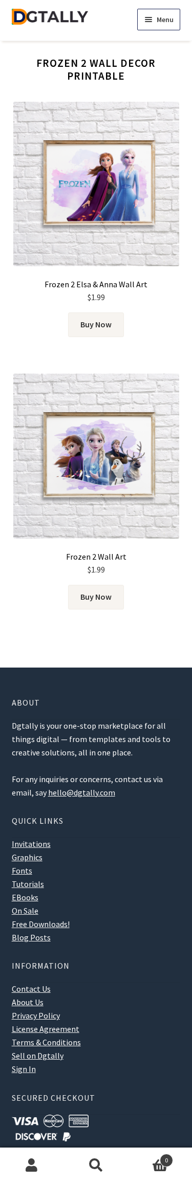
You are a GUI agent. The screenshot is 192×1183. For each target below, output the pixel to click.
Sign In (24, 1069)
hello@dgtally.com (81, 792)
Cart (148, 1156)
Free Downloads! (41, 924)
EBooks (25, 897)
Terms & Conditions (46, 1042)
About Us (28, 1002)
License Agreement (45, 1029)
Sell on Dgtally (37, 1055)
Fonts (22, 870)
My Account (32, 1165)
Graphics (27, 857)
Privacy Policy (36, 1015)
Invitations (31, 844)
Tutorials (28, 884)
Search (96, 1165)
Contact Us (31, 989)
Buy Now (96, 324)
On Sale (25, 910)
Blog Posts (31, 937)
